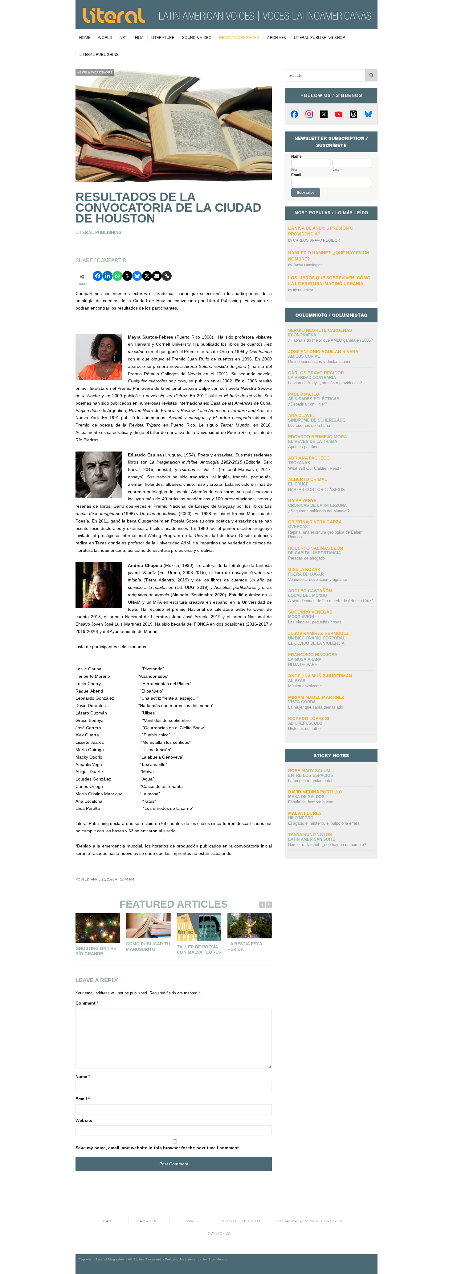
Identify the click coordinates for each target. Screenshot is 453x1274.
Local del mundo (307, 595)
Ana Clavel (301, 415)
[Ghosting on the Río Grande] (98, 928)
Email (83, 1098)
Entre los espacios (310, 775)
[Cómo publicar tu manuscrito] (148, 925)
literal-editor (303, 290)
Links (190, 1221)
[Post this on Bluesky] (137, 276)
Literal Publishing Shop (319, 37)
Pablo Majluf (305, 394)
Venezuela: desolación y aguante (317, 579)
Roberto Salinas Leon (315, 548)
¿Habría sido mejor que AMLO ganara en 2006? (330, 340)
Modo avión (301, 616)
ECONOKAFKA (302, 335)
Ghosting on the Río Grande (96, 951)
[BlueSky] (368, 114)
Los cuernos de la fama (309, 425)
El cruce (298, 484)
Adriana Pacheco (309, 458)
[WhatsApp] (117, 276)
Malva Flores (304, 813)
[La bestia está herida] (249, 925)
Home (84, 37)
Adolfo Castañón (310, 590)
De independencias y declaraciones (319, 361)
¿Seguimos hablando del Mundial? (318, 511)
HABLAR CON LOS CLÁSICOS (316, 489)
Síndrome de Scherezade (316, 420)
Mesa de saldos (306, 796)
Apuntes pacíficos (304, 446)
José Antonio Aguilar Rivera (323, 351)
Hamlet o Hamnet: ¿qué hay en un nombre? (327, 844)
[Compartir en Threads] (127, 276)
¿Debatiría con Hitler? (307, 404)
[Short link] (167, 276)
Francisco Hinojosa (312, 654)
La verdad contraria (312, 377)
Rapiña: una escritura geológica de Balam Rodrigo (325, 534)
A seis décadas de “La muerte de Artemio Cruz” (330, 600)
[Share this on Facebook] (98, 276)
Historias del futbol (304, 728)
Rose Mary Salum (309, 770)
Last (336, 169)
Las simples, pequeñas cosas (314, 622)
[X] (324, 114)
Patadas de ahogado (306, 558)
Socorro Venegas (310, 612)
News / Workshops (239, 37)
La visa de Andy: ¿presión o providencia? (325, 383)
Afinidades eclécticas (313, 399)
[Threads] (353, 114)
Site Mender (218, 1259)
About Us (148, 1221)
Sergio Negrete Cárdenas (320, 330)
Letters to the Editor (239, 1221)
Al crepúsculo (305, 723)
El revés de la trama (312, 441)
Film (139, 37)
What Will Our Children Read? (314, 468)
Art (123, 37)
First (294, 169)
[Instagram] (309, 114)
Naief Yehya (302, 500)
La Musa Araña (304, 659)
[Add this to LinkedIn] (107, 276)
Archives (276, 37)
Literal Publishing (99, 54)
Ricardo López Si (308, 718)
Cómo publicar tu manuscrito (148, 946)
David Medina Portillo (315, 791)
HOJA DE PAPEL (304, 664)
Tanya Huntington (308, 265)
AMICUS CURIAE (304, 356)
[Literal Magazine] (114, 21)
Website (84, 1120)
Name (83, 1076)
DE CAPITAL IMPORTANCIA (314, 553)
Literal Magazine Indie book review (310, 1221)
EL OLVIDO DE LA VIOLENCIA (316, 643)
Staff (107, 1221)
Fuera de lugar (306, 574)
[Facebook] (294, 114)
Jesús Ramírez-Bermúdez (318, 633)
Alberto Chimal (307, 479)
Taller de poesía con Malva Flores (199, 949)
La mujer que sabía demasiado (315, 707)
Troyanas (299, 462)
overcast (299, 526)
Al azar (296, 680)
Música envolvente (305, 686)
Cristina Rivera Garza (315, 521)
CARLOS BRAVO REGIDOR (316, 240)
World (105, 37)
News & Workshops (94, 72)
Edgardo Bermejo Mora (317, 436)
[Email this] (157, 276)
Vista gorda (302, 702)
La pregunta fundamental (310, 780)
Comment (87, 1003)
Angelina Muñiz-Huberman (320, 675)
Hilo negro (300, 818)
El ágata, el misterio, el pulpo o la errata (323, 823)
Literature (162, 37)
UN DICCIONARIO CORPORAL (316, 638)
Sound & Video (197, 37)
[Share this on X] (147, 276)
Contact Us (219, 1233)
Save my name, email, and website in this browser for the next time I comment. (158, 1147)
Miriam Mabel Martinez (316, 697)
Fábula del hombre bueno (310, 802)
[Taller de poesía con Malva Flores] (199, 927)
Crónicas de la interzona (317, 505)
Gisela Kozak (304, 569)
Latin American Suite (311, 839)
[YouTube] (338, 114)
